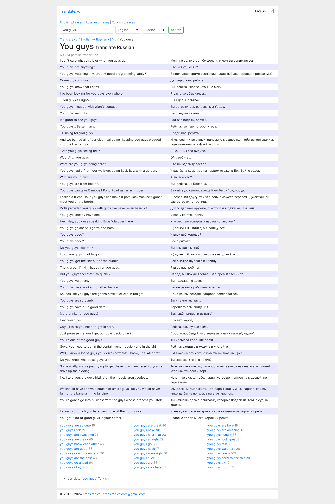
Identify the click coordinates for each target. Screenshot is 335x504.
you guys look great (222, 439)
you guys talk (217, 444)
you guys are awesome (77, 435)
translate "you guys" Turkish (88, 478)
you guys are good (74, 449)
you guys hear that (147, 435)
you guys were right (148, 453)
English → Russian (94, 39)
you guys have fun (147, 430)
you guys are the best (76, 458)
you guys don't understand (79, 453)
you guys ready (218, 453)
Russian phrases (97, 22)
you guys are (143, 462)
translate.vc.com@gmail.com (124, 494)
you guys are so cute (75, 425)
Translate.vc (70, 11)
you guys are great (147, 425)
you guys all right (146, 439)
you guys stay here (147, 467)
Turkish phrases (123, 22)
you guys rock (70, 430)
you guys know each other (79, 444)
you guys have (144, 449)
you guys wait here (221, 449)
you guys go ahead (74, 462)
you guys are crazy (74, 439)
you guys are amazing (223, 430)
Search (176, 30)
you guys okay (70, 467)
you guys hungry (219, 435)
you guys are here (220, 425)
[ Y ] (113, 39)
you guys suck (144, 458)
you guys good (218, 467)
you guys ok (216, 462)
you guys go (143, 444)
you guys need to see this (226, 458)
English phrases (71, 22)
